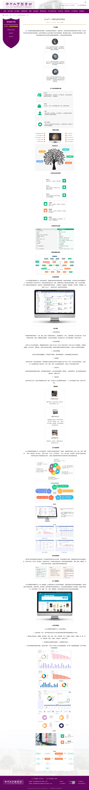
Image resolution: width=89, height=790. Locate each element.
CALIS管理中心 (63, 783)
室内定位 (11, 36)
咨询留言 (81, 11)
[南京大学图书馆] (13, 784)
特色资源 (35, 11)
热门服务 (16, 11)
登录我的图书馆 (82, 5)
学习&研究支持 (52, 11)
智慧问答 (11, 33)
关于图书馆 (74, 11)
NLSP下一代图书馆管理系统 (19, 15)
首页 (5, 11)
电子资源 (10, 11)
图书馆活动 (43, 11)
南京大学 (61, 781)
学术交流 (60, 11)
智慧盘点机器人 (11, 29)
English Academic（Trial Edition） (68, 5)
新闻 (30, 11)
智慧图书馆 (24, 11)
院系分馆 (67, 11)
